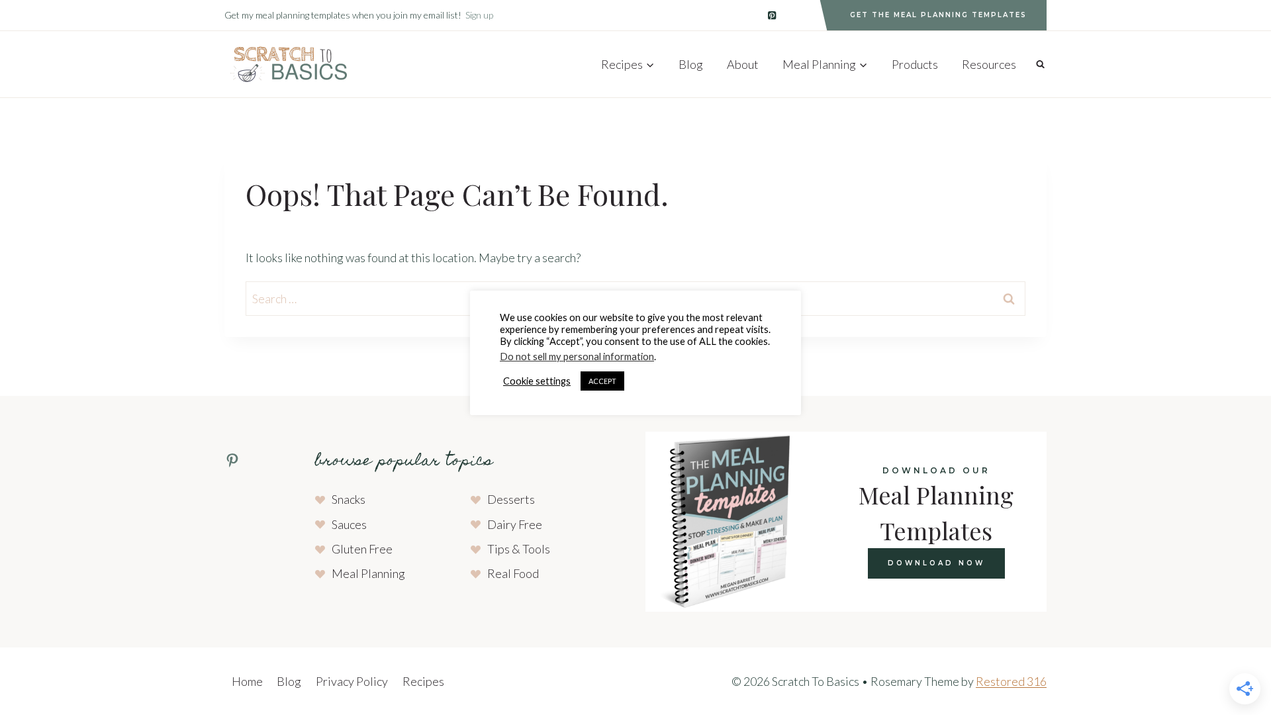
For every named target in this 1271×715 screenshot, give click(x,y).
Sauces (349, 524)
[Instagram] (800, 15)
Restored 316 (1011, 681)
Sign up (479, 15)
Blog (691, 64)
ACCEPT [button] (602, 381)
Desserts (511, 499)
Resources (989, 64)
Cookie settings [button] (537, 381)
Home (247, 681)
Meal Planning (368, 573)
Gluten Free (362, 549)
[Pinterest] (772, 15)
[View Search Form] (1040, 64)
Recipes (423, 681)
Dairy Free (514, 524)
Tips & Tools (518, 549)
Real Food (513, 573)
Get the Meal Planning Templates (938, 15)
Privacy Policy (352, 681)
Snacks (348, 499)
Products (915, 64)
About (743, 64)
